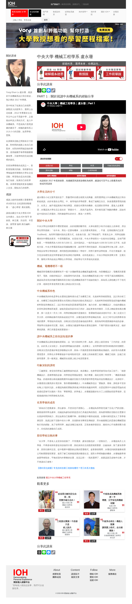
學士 (41, 510)
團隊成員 (57, 577)
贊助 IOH (94, 577)
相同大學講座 (51, 176)
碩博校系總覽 (69, 13)
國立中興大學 (67, 503)
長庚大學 (112, 506)
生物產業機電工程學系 (112, 535)
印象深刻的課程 (114, 166)
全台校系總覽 (34, 13)
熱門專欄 (45, 13)
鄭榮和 (67, 535)
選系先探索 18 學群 (19, 13)
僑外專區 (93, 13)
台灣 (48, 510)
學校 (71, 166)
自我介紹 (49, 166)
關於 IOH (104, 12)
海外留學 (82, 12)
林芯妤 (112, 538)
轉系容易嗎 (66, 4)
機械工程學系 (67, 505)
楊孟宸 (67, 507)
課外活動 (49, 170)
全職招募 (116, 13)
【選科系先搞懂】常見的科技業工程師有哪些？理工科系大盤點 (66, 468)
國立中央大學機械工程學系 (58, 478)
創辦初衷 (57, 574)
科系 (92, 166)
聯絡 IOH (94, 574)
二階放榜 (85, 4)
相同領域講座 (111, 176)
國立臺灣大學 (67, 530)
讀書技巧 (76, 4)
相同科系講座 (81, 176)
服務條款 (112, 574)
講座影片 (75, 574)
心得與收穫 (92, 170)
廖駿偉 (112, 510)
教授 (86, 514)
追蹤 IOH (94, 580)
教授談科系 (56, 13)
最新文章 (75, 577)
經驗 (71, 170)
